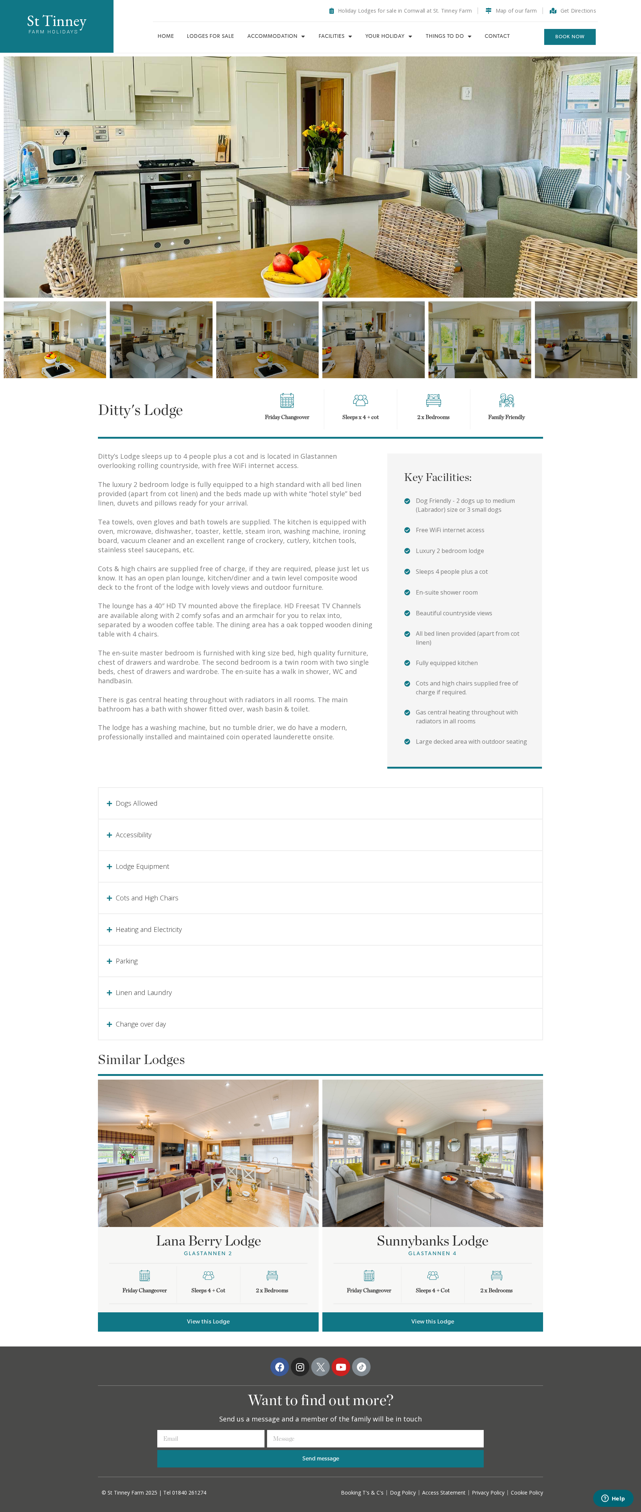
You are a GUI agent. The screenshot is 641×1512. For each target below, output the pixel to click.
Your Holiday (385, 36)
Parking (127, 960)
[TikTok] (361, 1367)
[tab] (320, 803)
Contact (497, 36)
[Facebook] (279, 1367)
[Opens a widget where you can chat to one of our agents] (613, 1499)
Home (166, 36)
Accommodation (272, 36)
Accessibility (133, 834)
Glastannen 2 (208, 1254)
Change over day (141, 1024)
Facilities (332, 36)
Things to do (445, 36)
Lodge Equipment (142, 866)
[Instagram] (300, 1367)
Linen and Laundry (144, 992)
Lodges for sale (210, 36)
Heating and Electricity (149, 929)
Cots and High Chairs (147, 897)
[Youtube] (341, 1367)
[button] (570, 37)
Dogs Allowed (137, 803)
